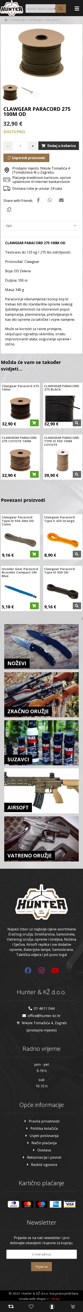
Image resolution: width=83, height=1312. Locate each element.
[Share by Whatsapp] (49, 200)
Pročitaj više (77, 422)
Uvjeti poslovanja (44, 1135)
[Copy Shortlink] (9, 209)
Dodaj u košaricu (61, 145)
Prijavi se (41, 1267)
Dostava (44, 1150)
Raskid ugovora (44, 1164)
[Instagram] (41, 970)
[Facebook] (28, 970)
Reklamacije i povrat (44, 1157)
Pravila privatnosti (44, 1121)
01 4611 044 (44, 1008)
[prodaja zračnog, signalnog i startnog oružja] (11, 8)
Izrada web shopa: (32, 1298)
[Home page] (6, 20)
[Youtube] (55, 970)
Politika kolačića (44, 1128)
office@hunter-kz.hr (44, 1015)
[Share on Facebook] (38, 200)
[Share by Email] (61, 200)
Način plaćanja (44, 1142)
